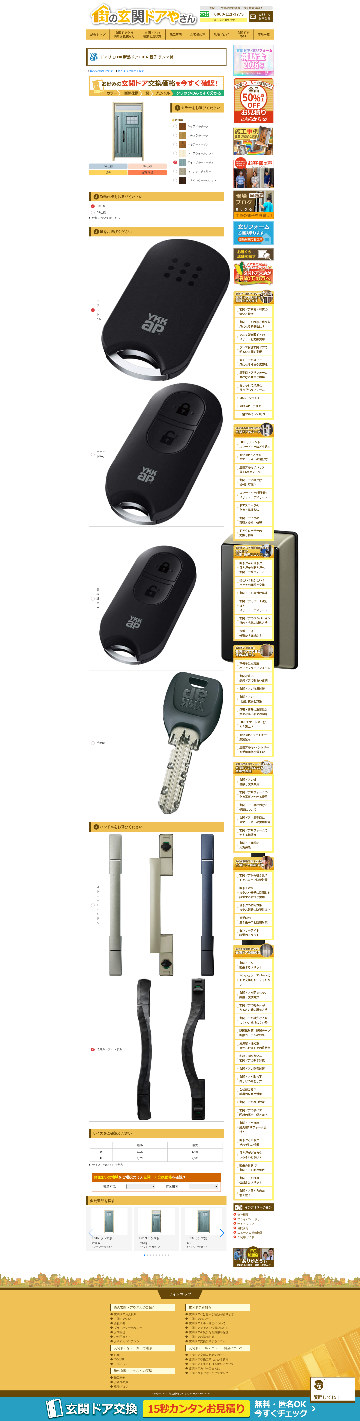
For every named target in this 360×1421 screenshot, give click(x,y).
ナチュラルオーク (198, 135)
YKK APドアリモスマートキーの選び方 (253, 457)
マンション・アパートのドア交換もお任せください (254, 980)
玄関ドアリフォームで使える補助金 (253, 832)
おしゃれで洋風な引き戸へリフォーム (252, 387)
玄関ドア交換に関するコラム (207, 1341)
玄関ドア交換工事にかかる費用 (208, 1359)
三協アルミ (121, 1363)
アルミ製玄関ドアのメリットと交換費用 (252, 337)
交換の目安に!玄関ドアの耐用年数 (252, 1167)
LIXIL (117, 1354)
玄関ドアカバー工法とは (204, 1368)
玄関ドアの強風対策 (252, 688)
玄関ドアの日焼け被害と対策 (250, 699)
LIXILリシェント (249, 397)
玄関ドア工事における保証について (253, 807)
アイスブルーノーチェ (201, 162)
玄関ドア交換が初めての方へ (207, 1354)
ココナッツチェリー (199, 171)
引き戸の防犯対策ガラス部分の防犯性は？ (254, 907)
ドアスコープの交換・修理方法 (249, 507)
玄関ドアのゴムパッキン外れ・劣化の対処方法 (254, 620)
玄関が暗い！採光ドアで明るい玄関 (253, 678)
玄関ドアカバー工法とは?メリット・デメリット (253, 605)
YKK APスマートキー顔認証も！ (253, 737)
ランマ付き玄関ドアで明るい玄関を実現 (253, 349)
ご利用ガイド (245, 1237)
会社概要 (243, 1214)
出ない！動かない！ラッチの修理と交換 (252, 582)
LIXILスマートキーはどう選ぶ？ (252, 724)
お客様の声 (197, 34)
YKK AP (119, 1359)
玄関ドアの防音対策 (252, 1068)
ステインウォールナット (202, 180)
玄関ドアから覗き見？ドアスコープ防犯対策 (253, 877)
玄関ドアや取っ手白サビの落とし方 (250, 1079)
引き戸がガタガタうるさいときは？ (250, 1155)
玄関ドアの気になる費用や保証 (208, 1332)
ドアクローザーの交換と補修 (250, 533)
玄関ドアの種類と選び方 (152, 34)
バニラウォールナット (201, 153)
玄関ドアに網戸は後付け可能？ (250, 482)
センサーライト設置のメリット (249, 932)
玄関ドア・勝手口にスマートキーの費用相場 (254, 820)
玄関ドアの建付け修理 (253, 592)
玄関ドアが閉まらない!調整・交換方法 (253, 995)
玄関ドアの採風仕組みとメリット (250, 1180)
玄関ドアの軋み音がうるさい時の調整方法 (253, 1007)
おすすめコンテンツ (126, 1341)
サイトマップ (245, 1223)
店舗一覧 (264, 34)
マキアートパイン (198, 144)
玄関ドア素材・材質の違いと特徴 (253, 311)
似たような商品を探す (131, 70)
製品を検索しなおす (101, 70)
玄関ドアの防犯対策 (201, 1336)
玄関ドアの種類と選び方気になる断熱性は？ (254, 324)
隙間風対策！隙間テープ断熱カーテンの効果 (254, 1033)
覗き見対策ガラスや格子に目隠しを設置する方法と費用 (254, 892)
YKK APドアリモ (250, 406)
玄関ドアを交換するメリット (250, 965)
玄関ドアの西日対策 (252, 1102)
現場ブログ (221, 34)
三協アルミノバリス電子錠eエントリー (252, 469)
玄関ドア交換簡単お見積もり (124, 34)
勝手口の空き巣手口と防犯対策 (253, 920)
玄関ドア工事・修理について (207, 1323)
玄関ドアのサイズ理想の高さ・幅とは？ (253, 1112)
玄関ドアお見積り (125, 1314)
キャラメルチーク (198, 126)
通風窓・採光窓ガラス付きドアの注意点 (254, 1045)
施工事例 (176, 34)
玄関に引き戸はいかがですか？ (208, 1372)
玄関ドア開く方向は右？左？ (252, 1193)
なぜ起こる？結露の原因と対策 (250, 1091)
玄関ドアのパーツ (200, 1318)
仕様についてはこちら (106, 217)
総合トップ (97, 34)
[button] (144, 1255)
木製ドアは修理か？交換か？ (250, 633)
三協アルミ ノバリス (252, 414)
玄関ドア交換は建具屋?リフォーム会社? (252, 1127)
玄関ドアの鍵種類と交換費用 (249, 782)
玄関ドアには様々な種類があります (211, 1314)
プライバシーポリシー (251, 1219)
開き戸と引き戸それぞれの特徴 (249, 1142)
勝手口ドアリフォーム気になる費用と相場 (253, 375)
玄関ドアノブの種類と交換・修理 (250, 520)
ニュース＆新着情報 (250, 1232)
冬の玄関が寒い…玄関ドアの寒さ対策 (252, 1058)
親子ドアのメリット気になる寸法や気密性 (253, 362)
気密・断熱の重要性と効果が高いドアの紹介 (253, 712)
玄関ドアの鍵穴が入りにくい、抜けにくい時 (253, 1020)
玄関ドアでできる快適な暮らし (208, 1327)
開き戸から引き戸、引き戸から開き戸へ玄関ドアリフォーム (252, 567)
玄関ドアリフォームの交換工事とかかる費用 (253, 794)
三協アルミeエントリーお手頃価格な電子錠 (254, 749)
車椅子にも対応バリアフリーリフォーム (254, 665)
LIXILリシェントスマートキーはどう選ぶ (254, 444)
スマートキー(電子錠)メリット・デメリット (253, 495)
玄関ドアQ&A (243, 34)
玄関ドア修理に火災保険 (249, 845)
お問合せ (243, 1228)
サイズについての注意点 (107, 1164)
